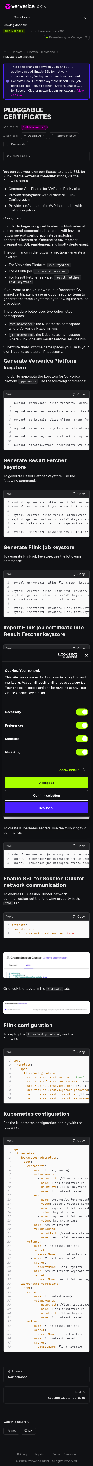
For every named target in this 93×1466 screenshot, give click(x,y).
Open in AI (34, 136)
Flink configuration (27, 1025)
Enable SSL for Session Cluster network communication (43, 881)
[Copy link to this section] (87, 364)
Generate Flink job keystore (39, 547)
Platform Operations (41, 52)
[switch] (82, 725)
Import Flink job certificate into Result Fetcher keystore (43, 630)
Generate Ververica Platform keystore (40, 364)
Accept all (46, 783)
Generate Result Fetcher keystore (35, 463)
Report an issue (66, 136)
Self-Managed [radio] (14, 31)
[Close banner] (86, 655)
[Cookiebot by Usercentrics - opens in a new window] (58, 655)
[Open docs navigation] (7, 17)
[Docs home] (5, 52)
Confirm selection (46, 795)
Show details (69, 769)
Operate (16, 52)
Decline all (46, 808)
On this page (17, 156)
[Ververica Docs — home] (25, 6)
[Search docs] (84, 17)
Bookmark (18, 144)
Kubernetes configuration (36, 1113)
